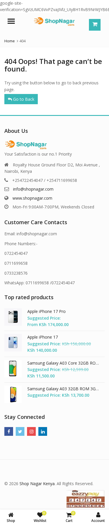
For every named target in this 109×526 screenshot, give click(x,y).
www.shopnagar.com (32, 198)
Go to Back (23, 99)
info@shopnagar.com (33, 189)
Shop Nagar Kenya (37, 483)
